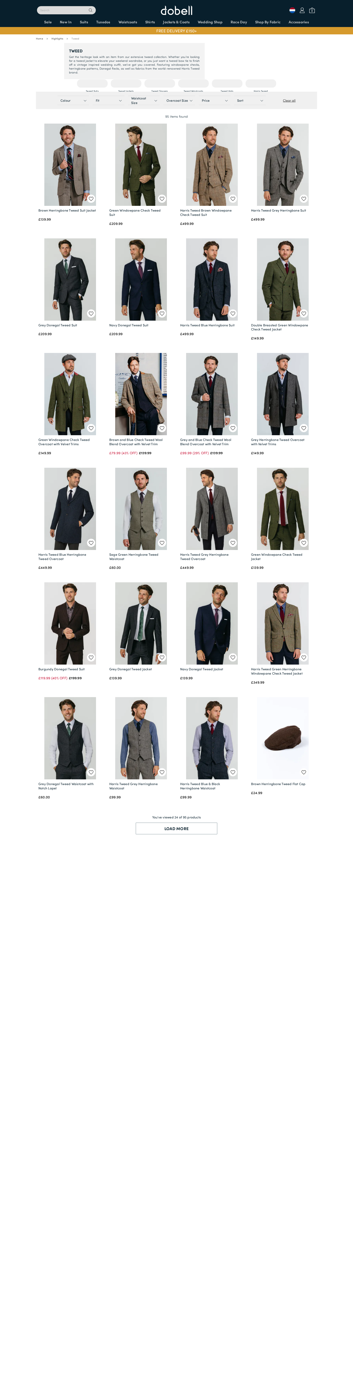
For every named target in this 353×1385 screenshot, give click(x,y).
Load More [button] (176, 828)
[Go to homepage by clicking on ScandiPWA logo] (176, 8)
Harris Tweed (261, 83)
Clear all (289, 100)
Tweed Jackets (126, 83)
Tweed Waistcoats (193, 83)
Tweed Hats (227, 83)
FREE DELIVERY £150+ (176, 31)
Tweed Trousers (159, 83)
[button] (176, 30)
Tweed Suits (92, 83)
